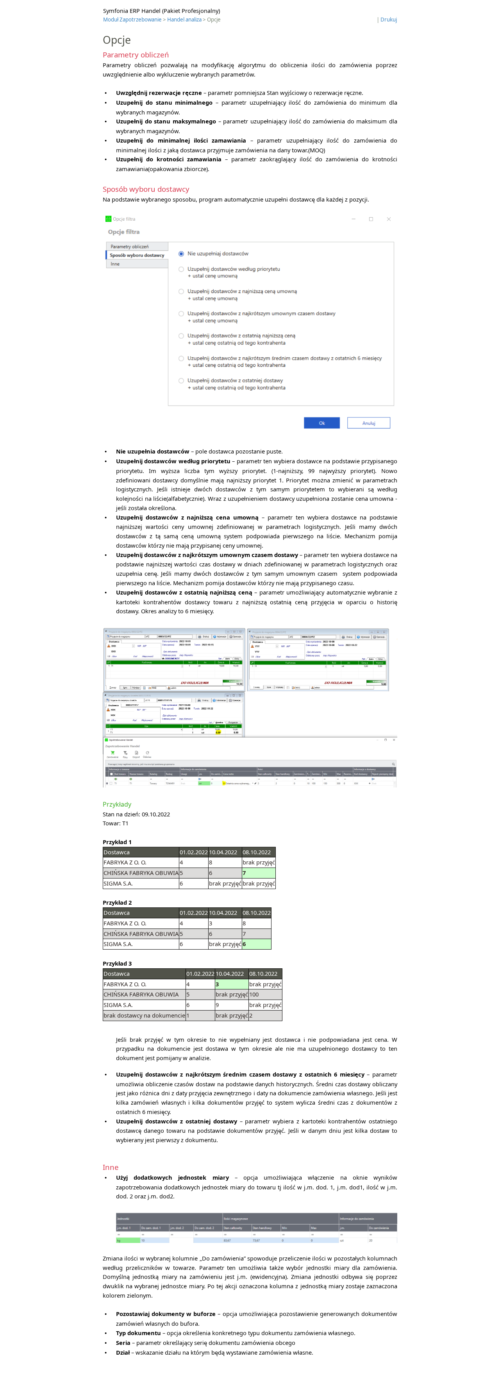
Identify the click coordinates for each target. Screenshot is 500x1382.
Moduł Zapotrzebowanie (132, 19)
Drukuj (388, 19)
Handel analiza (184, 19)
